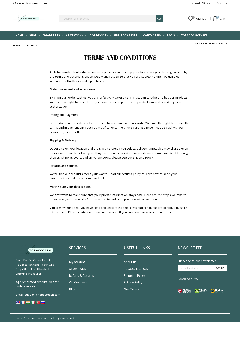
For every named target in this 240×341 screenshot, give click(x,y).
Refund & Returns (81, 276)
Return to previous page (211, 43)
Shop (33, 35)
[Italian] (33, 303)
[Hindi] (28, 303)
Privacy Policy (133, 282)
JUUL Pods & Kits (125, 35)
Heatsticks (74, 35)
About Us (222, 3)
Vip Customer (78, 282)
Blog (72, 289)
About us (130, 262)
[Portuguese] (37, 303)
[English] (18, 303)
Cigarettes (51, 35)
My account (77, 262)
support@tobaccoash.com (42, 294)
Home (19, 35)
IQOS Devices (98, 35)
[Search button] (159, 18)
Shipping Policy (134, 276)
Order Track (77, 269)
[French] (23, 303)
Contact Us (152, 35)
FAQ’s (170, 35)
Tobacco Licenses (194, 35)
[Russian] (42, 303)
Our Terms (131, 289)
